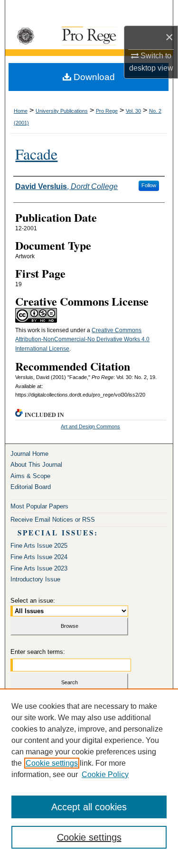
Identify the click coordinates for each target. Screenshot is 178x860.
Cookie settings (52, 763)
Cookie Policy (105, 774)
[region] (89, 774)
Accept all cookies (89, 807)
